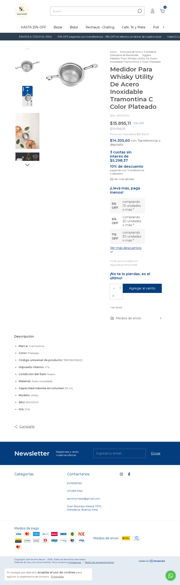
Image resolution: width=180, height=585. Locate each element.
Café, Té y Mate (134, 27)
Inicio (113, 51)
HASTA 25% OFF (33, 27)
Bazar (58, 27)
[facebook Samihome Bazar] (129, 474)
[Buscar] (139, 11)
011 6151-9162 (75, 490)
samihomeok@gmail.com (83, 498)
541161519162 (74, 483)
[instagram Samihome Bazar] (121, 474)
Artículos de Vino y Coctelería (138, 51)
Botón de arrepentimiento (99, 562)
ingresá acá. (74, 562)
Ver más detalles (123, 179)
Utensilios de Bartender (124, 55)
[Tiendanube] (152, 561)
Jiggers (146, 55)
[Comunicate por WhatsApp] (171, 576)
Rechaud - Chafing (100, 27)
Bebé (74, 27)
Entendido (57, 576)
